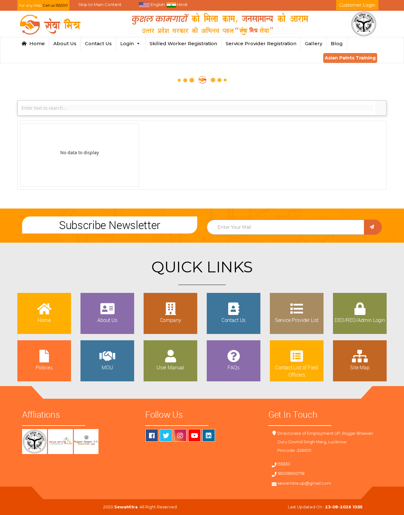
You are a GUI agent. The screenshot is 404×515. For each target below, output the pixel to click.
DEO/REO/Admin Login (360, 320)
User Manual (170, 367)
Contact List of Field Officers (296, 371)
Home (36, 43)
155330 (283, 464)
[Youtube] (194, 435)
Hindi (181, 4)
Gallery (313, 43)
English (157, 4)
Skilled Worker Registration (183, 43)
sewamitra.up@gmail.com (304, 483)
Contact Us (98, 43)
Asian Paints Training (350, 58)
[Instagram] (180, 435)
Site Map (360, 367)
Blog (337, 43)
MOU (107, 367)
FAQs (233, 367)
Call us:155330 (55, 5)
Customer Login (357, 5)
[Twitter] (166, 435)
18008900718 (291, 473)
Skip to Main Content (100, 4)
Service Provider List (297, 320)
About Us (64, 43)
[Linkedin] (208, 435)
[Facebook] (152, 435)
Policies (44, 367)
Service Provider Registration (261, 43)
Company (170, 320)
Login (128, 43)
